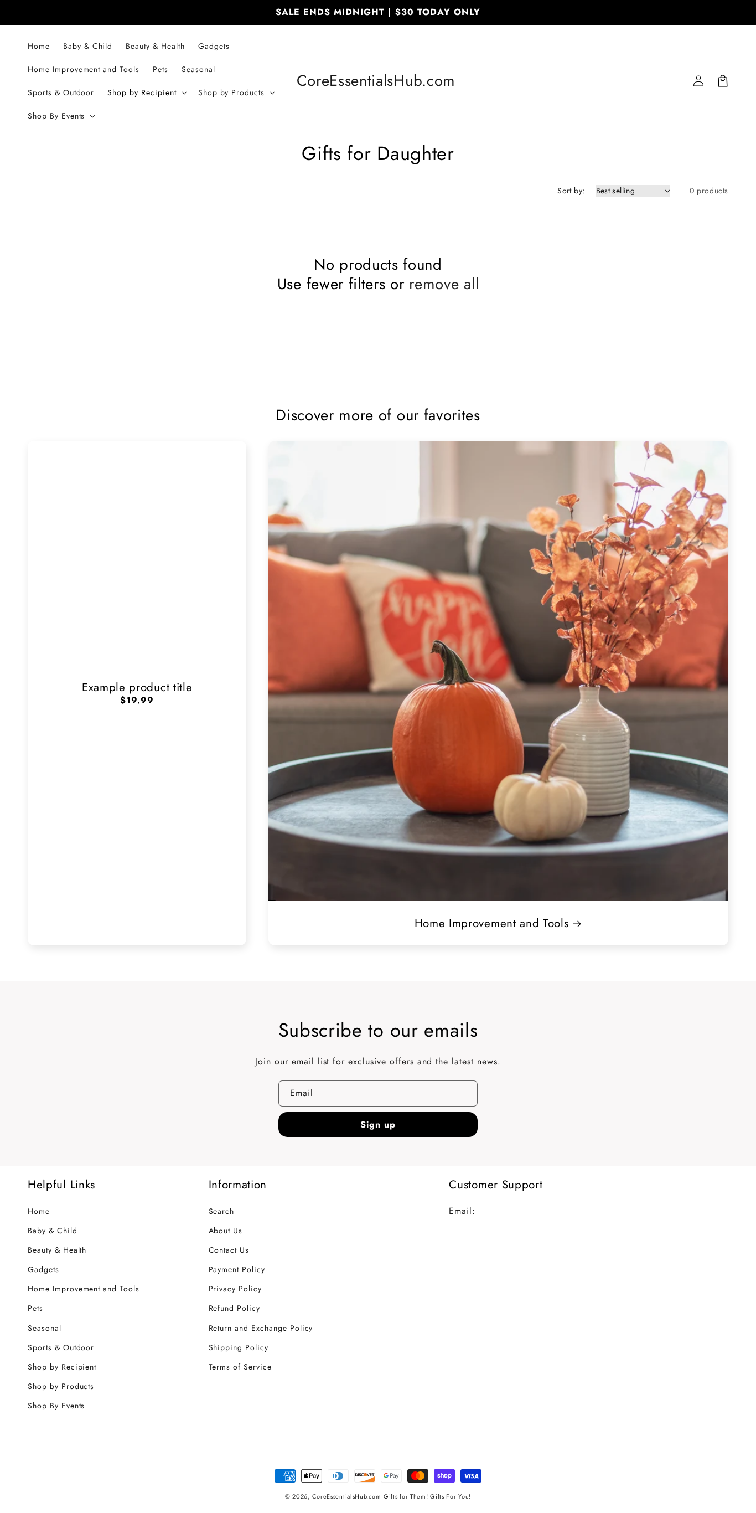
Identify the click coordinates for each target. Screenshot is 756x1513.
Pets (35, 1308)
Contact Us (229, 1249)
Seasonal (44, 1328)
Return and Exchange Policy (261, 1328)
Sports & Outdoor (61, 1347)
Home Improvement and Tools (492, 923)
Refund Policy (234, 1308)
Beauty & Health (57, 1249)
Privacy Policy (235, 1288)
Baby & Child (52, 1230)
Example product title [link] (137, 687)
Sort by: (570, 190)
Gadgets (43, 1269)
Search (222, 1211)
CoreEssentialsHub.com (346, 1496)
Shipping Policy (238, 1347)
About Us (226, 1230)
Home (39, 1211)
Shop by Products (61, 1386)
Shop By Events (56, 1405)
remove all (444, 284)
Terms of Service (240, 1366)
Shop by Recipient (62, 1366)
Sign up (378, 1124)
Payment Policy (237, 1269)
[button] (146, 92)
